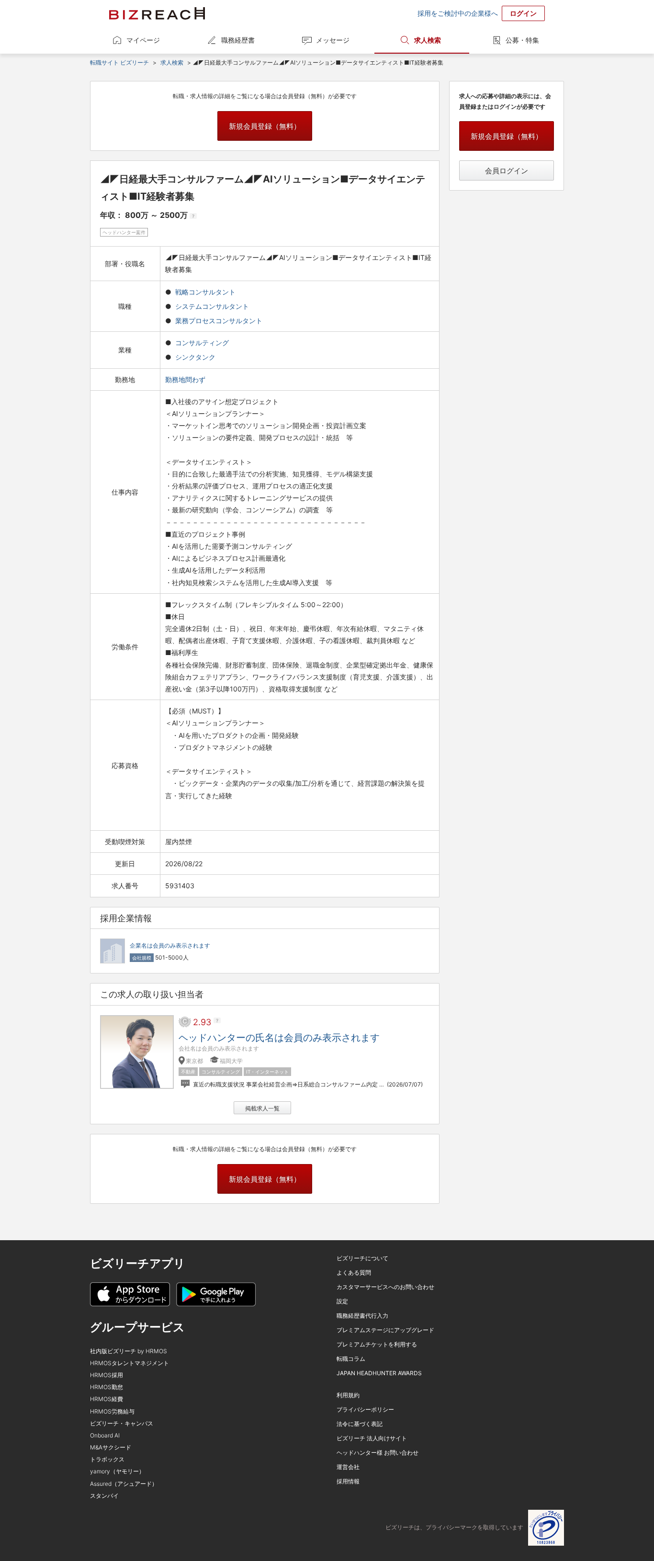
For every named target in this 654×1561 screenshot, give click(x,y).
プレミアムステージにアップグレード (385, 1330)
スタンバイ (104, 1495)
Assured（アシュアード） (124, 1483)
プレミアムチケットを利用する (377, 1344)
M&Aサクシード (110, 1447)
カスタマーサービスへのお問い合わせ (385, 1286)
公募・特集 (522, 40)
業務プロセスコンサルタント (218, 321)
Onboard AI (105, 1435)
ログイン (523, 13)
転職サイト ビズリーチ (119, 62)
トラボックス (107, 1459)
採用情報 (348, 1481)
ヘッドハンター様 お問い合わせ (377, 1452)
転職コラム (351, 1358)
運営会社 (348, 1467)
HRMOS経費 (106, 1399)
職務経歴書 (238, 40)
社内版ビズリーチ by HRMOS (128, 1351)
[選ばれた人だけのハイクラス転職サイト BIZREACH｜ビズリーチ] (157, 13)
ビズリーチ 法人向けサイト (372, 1438)
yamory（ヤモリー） (117, 1471)
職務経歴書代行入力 (362, 1315)
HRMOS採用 (106, 1375)
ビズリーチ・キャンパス (121, 1423)
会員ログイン (506, 170)
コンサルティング (202, 343)
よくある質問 (354, 1272)
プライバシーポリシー (365, 1409)
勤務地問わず (186, 379)
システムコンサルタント (212, 306)
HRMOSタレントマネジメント (129, 1363)
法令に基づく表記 (360, 1423)
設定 (342, 1301)
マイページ (143, 40)
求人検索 (427, 40)
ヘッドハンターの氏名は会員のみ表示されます (279, 1037)
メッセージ (333, 40)
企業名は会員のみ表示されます (170, 945)
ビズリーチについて (362, 1258)
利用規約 (348, 1395)
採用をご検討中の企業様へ (457, 13)
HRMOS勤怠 (106, 1387)
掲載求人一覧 (262, 1108)
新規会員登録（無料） (265, 126)
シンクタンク (195, 357)
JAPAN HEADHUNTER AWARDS (379, 1373)
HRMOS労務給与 (112, 1411)
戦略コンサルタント (205, 292)
